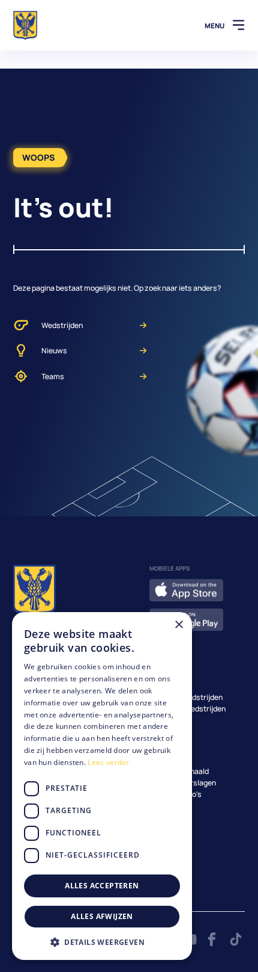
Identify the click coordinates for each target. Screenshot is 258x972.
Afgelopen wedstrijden (187, 709)
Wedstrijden (62, 325)
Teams (52, 376)
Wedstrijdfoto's (175, 794)
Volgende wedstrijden (186, 697)
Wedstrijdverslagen (182, 783)
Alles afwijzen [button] (102, 916)
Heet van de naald (179, 771)
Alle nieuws (168, 760)
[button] (102, 942)
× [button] (178, 625)
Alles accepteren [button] (102, 886)
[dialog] (102, 786)
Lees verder (108, 762)
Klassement (170, 720)
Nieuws (54, 350)
